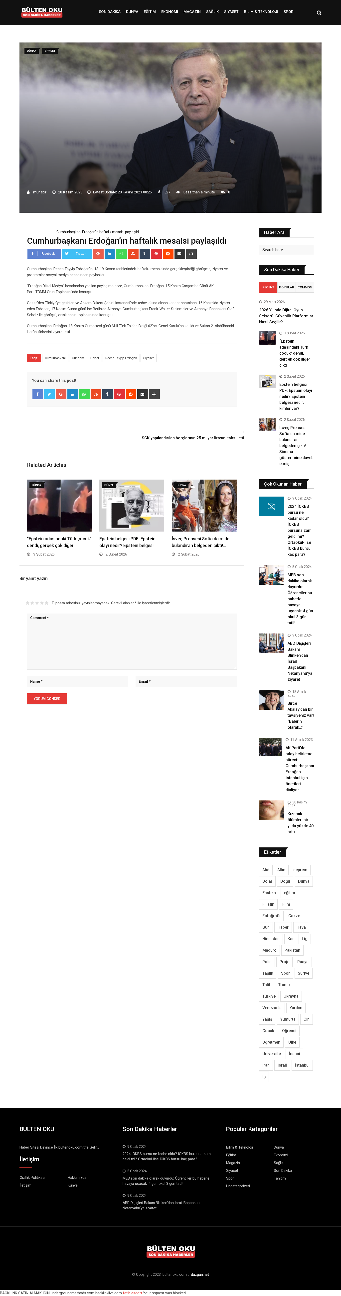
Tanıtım (280, 1178)
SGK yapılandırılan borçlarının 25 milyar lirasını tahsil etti (193, 438)
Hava (301, 927)
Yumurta (288, 1019)
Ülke (292, 1042)
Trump (284, 984)
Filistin (268, 904)
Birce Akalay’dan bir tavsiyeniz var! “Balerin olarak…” (301, 715)
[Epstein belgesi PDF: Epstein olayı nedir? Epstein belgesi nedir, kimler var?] (267, 381)
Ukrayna (291, 996)
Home (35, 232)
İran (266, 1065)
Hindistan (271, 938)
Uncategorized (238, 1186)
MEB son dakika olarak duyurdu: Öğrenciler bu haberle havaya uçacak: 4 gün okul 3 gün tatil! (300, 599)
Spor (289, 11)
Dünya (132, 11)
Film (286, 904)
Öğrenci (289, 1030)
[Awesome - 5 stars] (46, 603)
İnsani (294, 1053)
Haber (94, 358)
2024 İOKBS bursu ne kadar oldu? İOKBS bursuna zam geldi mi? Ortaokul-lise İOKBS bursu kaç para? (300, 530)
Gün (266, 927)
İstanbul (302, 1065)
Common (305, 287)
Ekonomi (169, 11)
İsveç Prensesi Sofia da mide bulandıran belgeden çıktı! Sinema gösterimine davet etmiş (296, 445)
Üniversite (271, 1053)
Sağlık (212, 11)
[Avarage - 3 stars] (37, 603)
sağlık (267, 973)
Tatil (266, 984)
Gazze (294, 915)
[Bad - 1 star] (27, 603)
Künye (73, 1185)
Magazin (192, 11)
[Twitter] (49, 394)
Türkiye (269, 996)
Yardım (296, 1007)
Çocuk (268, 1030)
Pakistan (292, 950)
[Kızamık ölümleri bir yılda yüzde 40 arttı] (271, 810)
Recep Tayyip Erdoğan (121, 358)
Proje (284, 961)
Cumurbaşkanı (55, 358)
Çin (307, 1019)
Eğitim (150, 11)
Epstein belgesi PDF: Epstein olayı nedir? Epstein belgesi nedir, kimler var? (295, 396)
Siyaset (231, 11)
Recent (268, 287)
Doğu (285, 881)
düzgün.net (200, 1274)
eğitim (289, 892)
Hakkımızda (77, 1177)
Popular (286, 287)
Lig (305, 938)
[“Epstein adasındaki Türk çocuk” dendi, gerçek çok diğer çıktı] (267, 338)
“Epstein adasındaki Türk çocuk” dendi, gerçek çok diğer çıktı (294, 353)
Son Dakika (110, 11)
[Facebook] (37, 394)
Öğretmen (271, 1042)
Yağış (267, 1019)
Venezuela (272, 1007)
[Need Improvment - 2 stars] (32, 603)
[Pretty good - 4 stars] (41, 603)
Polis (267, 961)
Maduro (269, 950)
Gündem (78, 358)
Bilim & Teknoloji (261, 11)
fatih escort (132, 1293)
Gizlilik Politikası (32, 1177)
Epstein (269, 892)
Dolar (267, 881)
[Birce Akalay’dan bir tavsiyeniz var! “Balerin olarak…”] (271, 700)
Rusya (303, 961)
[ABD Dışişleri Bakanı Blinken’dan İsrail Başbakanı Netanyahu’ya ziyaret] (271, 643)
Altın (281, 869)
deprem (300, 869)
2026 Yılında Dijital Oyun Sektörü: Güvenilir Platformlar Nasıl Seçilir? (286, 316)
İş (264, 1076)
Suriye (303, 973)
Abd (265, 869)
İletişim (25, 1185)
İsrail (282, 1065)
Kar (291, 938)
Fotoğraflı (271, 915)
